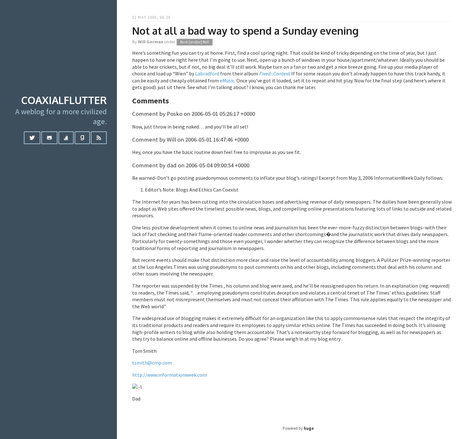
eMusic (227, 80)
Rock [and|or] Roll (194, 42)
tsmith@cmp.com (152, 362)
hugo (309, 428)
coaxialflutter (64, 100)
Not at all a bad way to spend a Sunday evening (245, 30)
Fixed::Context (274, 73)
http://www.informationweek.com (169, 375)
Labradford (207, 73)
